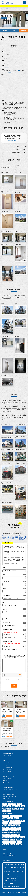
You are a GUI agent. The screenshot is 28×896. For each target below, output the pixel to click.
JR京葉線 (19, 816)
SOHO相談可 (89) (6, 765)
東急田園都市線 (6, 842)
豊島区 (9, 811)
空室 (14, 30)
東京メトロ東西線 (16, 834)
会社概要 (4, 849)
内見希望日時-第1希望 (13, 629)
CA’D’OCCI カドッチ (6, 709)
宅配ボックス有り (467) (7, 773)
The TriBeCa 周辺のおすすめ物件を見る (12, 140)
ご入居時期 (13, 609)
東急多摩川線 (21, 837)
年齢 (3, 602)
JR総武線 (16, 818)
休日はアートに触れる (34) (8, 792)
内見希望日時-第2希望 (13, 641)
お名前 (13, 574)
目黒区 (22, 808)
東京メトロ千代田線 (7, 830)
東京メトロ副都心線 (16, 827)
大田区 (18, 806)
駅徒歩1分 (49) (6, 782)
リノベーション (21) (7, 758)
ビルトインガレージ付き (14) (8, 769)
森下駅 (7, 736)
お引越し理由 (13, 616)
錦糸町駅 (18, 70)
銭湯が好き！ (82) (6, 798)
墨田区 (6, 67)
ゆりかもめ (22, 820)
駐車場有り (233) (6, 784)
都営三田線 (19, 842)
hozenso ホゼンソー (20, 709)
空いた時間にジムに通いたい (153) (9, 796)
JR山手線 (10, 818)
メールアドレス (13, 581)
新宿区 (4, 808)
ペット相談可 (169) (7, 771)
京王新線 (5, 825)
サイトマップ (5, 851)
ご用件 (13, 567)
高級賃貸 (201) (6, 760)
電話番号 (13, 588)
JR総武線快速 (5, 820)
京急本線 (11, 823)
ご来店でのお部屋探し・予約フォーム (10, 855)
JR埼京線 (5, 818)
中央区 (10, 803)
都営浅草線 (19, 844)
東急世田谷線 (14, 837)
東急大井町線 (5, 839)
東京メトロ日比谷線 (16, 832)
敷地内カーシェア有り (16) (8, 778)
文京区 (22, 806)
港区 (18, 808)
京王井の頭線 (17, 823)
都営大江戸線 (5, 844)
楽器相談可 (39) (6, 780)
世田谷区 (5, 803)
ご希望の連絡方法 (13, 595)
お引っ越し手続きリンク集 (8, 858)
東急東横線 (12, 839)
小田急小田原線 (16, 825)
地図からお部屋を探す (7, 853)
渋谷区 (13, 808)
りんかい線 (5, 823)
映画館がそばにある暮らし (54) (9, 794)
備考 (3, 653)
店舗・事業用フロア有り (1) (8, 776)
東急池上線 (19, 839)
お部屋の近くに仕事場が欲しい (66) (10, 789)
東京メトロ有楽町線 (7, 834)
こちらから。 (17, 6)
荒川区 (4, 811)
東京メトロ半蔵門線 (16, 830)
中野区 (14, 803)
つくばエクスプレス (14, 820)
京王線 (10, 825)
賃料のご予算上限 (13, 622)
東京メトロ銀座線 (6, 837)
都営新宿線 (12, 844)
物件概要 (5, 30)
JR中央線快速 (5, 816)
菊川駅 (10, 72)
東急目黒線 (13, 842)
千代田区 (19, 803)
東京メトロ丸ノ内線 (7, 827)
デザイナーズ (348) (7, 755)
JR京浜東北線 (13, 816)
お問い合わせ (23, 30)
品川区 (9, 806)
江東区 (9, 808)
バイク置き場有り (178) (7, 767)
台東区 (4, 806)
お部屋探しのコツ (6, 860)
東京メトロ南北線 (6, 832)
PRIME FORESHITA (6, 728)
